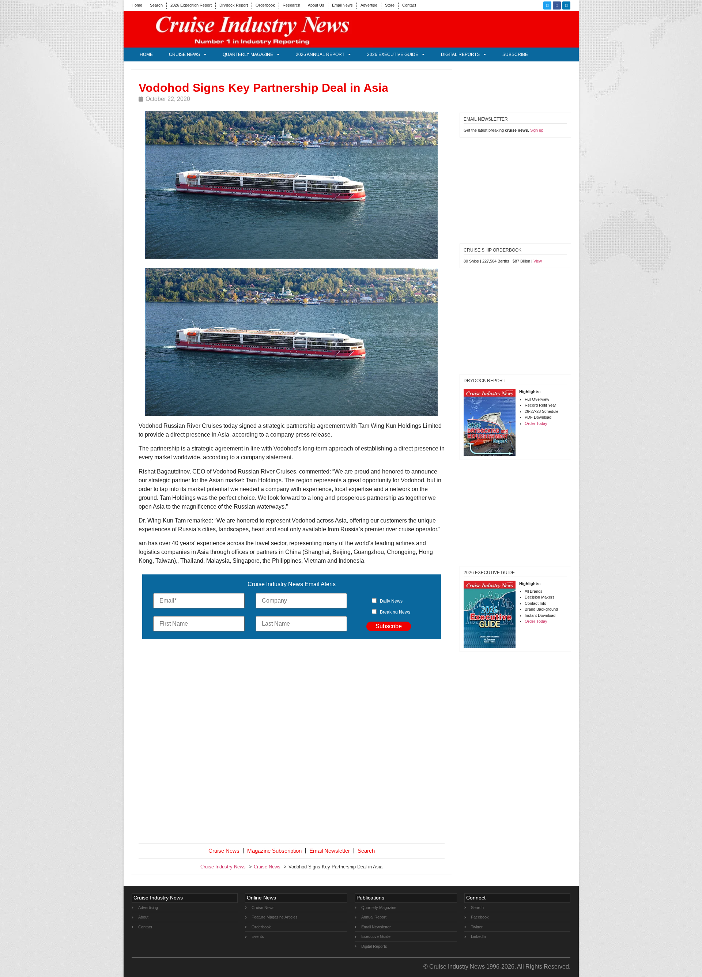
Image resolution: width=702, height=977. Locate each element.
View (537, 261)
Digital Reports (460, 54)
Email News (342, 5)
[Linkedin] (566, 5)
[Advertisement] (291, 742)
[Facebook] (557, 5)
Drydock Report (233, 5)
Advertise (369, 5)
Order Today (536, 423)
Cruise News (184, 54)
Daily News (391, 601)
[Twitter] (547, 5)
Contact (409, 5)
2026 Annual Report (320, 54)
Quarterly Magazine (248, 54)
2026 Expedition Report (191, 5)
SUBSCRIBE (515, 54)
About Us (316, 5)
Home (137, 5)
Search (156, 5)
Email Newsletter (329, 851)
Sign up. (537, 130)
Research (291, 5)
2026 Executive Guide (392, 54)
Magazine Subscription (274, 851)
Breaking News (395, 612)
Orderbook (265, 5)
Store (390, 5)
